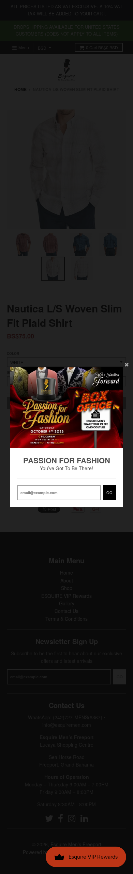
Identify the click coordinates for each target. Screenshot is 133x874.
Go (109, 492)
